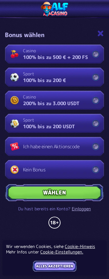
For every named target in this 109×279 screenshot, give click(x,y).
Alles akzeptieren (54, 266)
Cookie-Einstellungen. (61, 252)
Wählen (54, 192)
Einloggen (81, 208)
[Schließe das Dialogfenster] (100, 33)
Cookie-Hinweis (80, 246)
